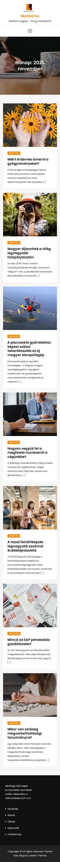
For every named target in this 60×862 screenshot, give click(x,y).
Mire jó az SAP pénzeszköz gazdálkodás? (28, 642)
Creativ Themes (37, 855)
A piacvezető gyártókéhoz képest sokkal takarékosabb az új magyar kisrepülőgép (29, 348)
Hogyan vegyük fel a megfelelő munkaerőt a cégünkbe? (27, 452)
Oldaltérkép (14, 834)
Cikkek (11, 821)
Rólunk (11, 815)
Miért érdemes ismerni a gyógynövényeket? (27, 161)
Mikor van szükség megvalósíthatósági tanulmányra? (24, 733)
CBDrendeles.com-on (17, 798)
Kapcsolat (13, 828)
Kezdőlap (13, 809)
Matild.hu (30, 16)
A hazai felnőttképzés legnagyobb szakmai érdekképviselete (25, 546)
